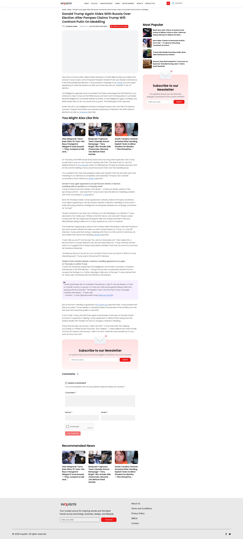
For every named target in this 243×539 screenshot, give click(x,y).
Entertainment (128, 3)
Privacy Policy (138, 513)
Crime (117, 3)
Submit (125, 360)
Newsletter (150, 3)
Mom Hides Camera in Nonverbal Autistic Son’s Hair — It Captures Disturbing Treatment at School (169, 42)
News (86, 3)
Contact (135, 523)
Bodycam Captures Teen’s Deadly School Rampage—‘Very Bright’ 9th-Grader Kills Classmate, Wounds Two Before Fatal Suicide (99, 147)
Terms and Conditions (141, 508)
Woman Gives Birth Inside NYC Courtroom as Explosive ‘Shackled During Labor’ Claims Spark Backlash (170, 63)
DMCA (134, 518)
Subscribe (108, 520)
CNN (86, 194)
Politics (94, 3)
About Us (135, 503)
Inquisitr (85, 165)
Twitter (120, 82)
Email (104, 412)
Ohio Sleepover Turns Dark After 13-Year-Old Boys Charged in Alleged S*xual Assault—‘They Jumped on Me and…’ (73, 145)
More (139, 3)
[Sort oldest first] (77, 374)
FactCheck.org (101, 304)
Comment (70, 392)
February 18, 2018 (106, 295)
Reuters (97, 235)
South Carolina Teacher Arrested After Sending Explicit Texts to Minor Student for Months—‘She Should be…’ (126, 144)
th (79, 165)
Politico (91, 178)
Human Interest (106, 3)
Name (68, 412)
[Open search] (168, 3)
